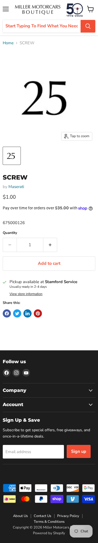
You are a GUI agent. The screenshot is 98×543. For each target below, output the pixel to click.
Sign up (78, 451)
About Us (20, 515)
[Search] (88, 26)
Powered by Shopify (49, 533)
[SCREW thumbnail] (11, 156)
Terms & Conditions (49, 521)
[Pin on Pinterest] (38, 313)
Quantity (10, 233)
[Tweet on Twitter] (17, 313)
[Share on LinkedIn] (27, 313)
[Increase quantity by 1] (50, 245)
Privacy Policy (68, 515)
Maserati (16, 186)
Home (8, 43)
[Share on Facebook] (7, 313)
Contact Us (42, 515)
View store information (26, 294)
